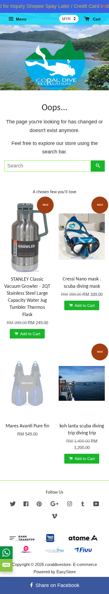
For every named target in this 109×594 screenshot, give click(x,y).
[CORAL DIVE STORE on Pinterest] (39, 504)
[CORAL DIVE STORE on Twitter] (13, 504)
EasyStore (66, 571)
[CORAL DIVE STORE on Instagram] (70, 504)
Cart (96, 19)
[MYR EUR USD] (69, 19)
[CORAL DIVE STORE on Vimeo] (54, 517)
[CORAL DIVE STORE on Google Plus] (54, 504)
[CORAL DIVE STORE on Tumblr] (83, 504)
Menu (21, 19)
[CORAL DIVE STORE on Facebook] (26, 504)
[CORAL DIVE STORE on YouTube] (96, 504)
